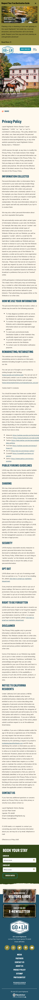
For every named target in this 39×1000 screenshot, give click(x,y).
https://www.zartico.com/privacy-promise (20, 460)
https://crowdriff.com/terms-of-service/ (20, 454)
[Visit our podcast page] (25, 947)
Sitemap (19, 974)
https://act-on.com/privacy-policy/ (22, 450)
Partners (19, 959)
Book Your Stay (25, 49)
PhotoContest (20, 978)
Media (19, 955)
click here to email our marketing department (17, 580)
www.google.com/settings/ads (12, 374)
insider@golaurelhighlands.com (12, 743)
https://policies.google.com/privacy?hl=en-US (21, 447)
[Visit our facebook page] (7, 947)
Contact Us (19, 962)
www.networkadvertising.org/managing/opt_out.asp (20, 382)
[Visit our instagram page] (13, 947)
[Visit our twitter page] (19, 947)
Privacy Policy (19, 970)
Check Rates (10, 876)
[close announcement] (36, 3)
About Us (19, 966)
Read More (6, 42)
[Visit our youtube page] (31, 947)
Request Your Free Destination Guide (16, 3)
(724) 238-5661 (19, 941)
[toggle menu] (35, 49)
